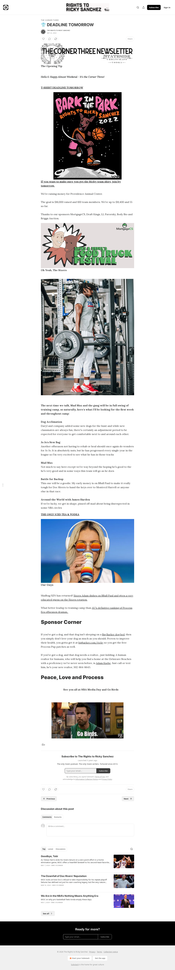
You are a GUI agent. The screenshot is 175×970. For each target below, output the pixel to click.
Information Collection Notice (86, 779)
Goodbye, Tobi (49, 856)
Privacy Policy (107, 779)
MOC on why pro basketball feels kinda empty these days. (66, 899)
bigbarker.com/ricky (90, 642)
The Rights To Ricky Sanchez (58, 30)
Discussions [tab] (60, 849)
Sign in (167, 7)
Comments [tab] (47, 817)
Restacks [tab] (57, 817)
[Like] (43, 38)
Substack (75, 964)
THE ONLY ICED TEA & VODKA (60, 514)
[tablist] (52, 817)
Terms (99, 952)
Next (126, 798)
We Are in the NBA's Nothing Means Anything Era (69, 895)
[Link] (37, 622)
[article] (87, 862)
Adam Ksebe (103, 663)
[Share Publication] (143, 7)
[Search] (137, 7)
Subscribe (154, 7)
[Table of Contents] (3, 485)
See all (46, 913)
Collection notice (111, 952)
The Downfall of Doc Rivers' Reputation (64, 876)
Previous (51, 798)
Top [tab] (43, 849)
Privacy (92, 952)
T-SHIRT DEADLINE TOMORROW (62, 87)
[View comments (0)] (49, 38)
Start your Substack (81, 958)
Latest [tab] (50, 849)
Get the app (100, 958)
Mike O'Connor (57, 865)
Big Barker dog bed (113, 634)
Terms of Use (100, 777)
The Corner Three (50, 20)
